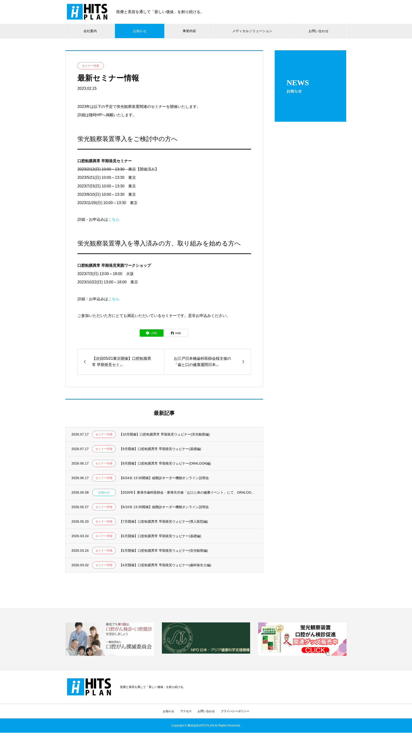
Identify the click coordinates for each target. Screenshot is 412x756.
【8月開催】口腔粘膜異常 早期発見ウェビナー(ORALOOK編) (165, 463)
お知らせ (139, 31)
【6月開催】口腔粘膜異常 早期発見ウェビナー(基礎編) (160, 536)
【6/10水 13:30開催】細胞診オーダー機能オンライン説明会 (164, 507)
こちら (113, 219)
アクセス (186, 711)
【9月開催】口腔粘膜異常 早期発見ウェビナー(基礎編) (160, 449)
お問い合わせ (319, 31)
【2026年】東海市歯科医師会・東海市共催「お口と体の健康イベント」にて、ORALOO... (186, 492)
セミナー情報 (90, 65)
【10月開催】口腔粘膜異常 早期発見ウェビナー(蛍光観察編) (164, 434)
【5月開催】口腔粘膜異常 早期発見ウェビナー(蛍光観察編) (163, 550)
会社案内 (90, 31)
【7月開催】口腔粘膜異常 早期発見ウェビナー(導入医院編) (163, 521)
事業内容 (189, 31)
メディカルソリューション (252, 31)
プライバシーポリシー (235, 711)
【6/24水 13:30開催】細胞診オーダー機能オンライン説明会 (164, 478)
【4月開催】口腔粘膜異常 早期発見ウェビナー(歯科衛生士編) (165, 565)
